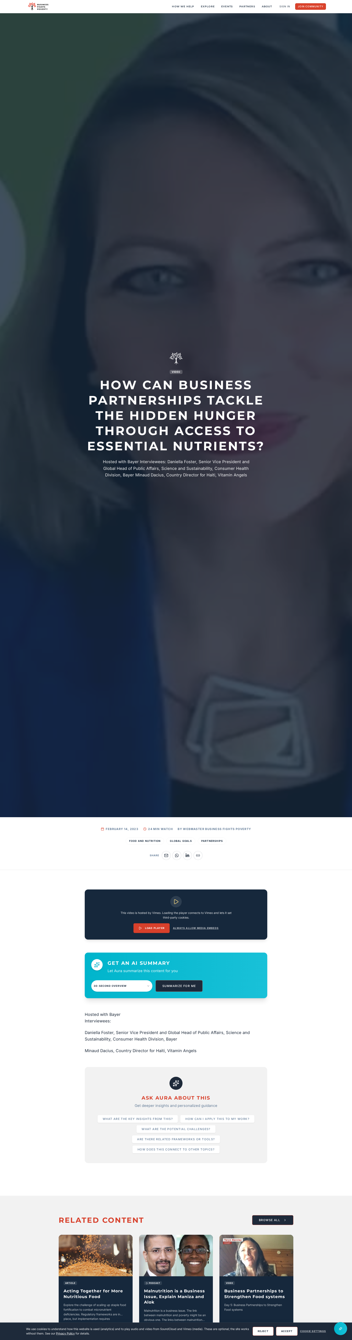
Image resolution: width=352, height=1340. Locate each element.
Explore (208, 6)
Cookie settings (313, 1331)
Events (227, 6)
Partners (247, 6)
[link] (96, 1286)
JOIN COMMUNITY (310, 6)
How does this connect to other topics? (176, 1149)
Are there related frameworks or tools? (176, 1139)
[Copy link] (198, 855)
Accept (287, 1331)
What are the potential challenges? (176, 1129)
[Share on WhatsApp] (176, 855)
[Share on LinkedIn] (187, 855)
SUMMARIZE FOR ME (179, 986)
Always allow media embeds (196, 928)
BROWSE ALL (269, 1220)
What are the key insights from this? (138, 1119)
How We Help (183, 6)
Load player (155, 928)
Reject (263, 1331)
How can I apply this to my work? (217, 1119)
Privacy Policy (65, 1333)
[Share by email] (166, 855)
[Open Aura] (340, 1328)
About (267, 6)
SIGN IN (284, 6)
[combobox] (121, 986)
